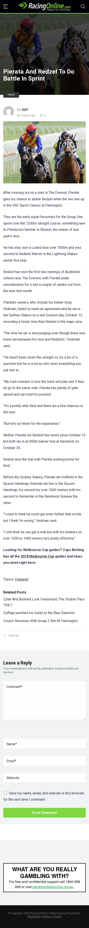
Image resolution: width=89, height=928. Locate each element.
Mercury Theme (52, 916)
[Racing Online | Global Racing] (44, 6)
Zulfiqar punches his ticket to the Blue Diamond (38, 613)
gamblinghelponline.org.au (52, 886)
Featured (21, 579)
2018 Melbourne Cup (37, 556)
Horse (11, 94)
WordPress (34, 916)
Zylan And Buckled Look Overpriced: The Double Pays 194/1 (43, 602)
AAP (25, 110)
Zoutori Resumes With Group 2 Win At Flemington (40, 621)
